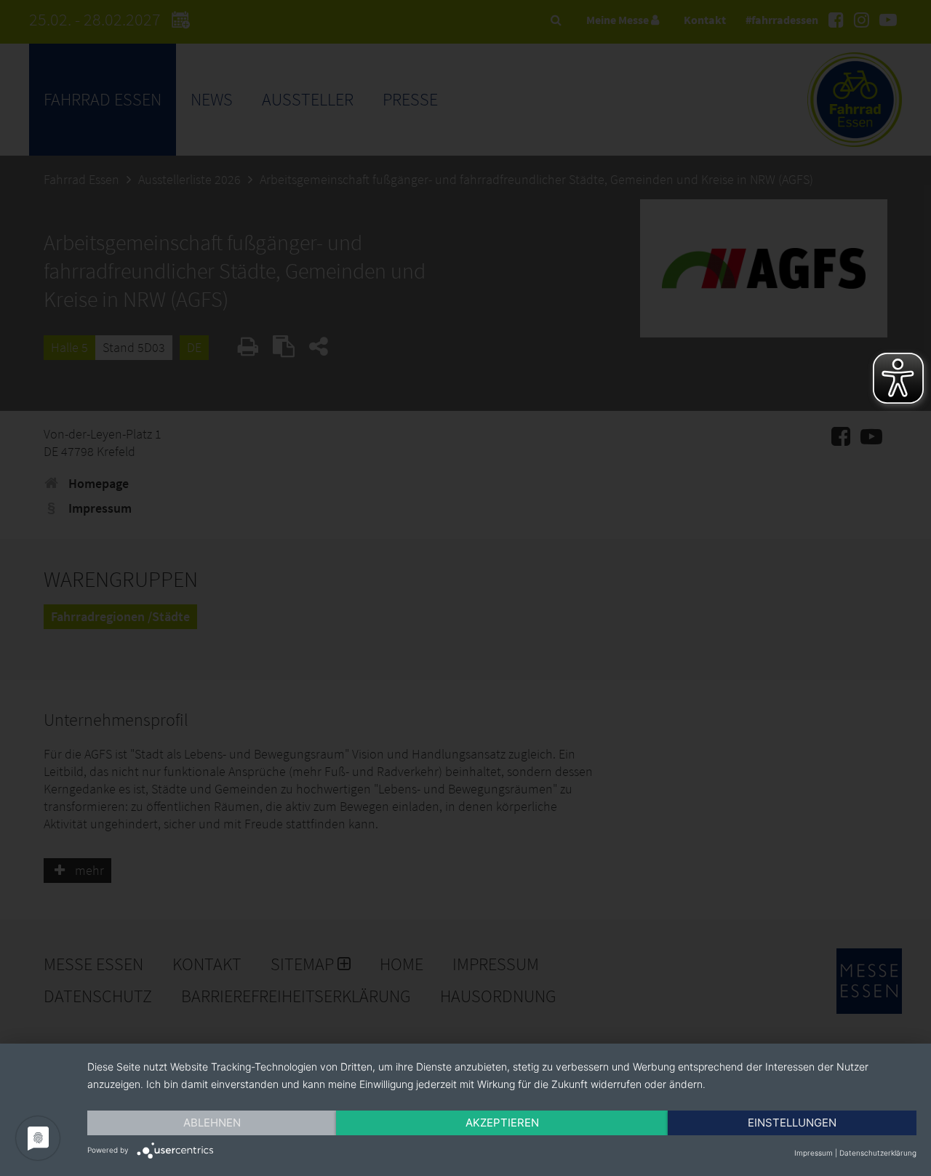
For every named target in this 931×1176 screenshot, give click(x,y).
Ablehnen (212, 1122)
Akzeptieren (502, 1122)
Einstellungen (792, 1122)
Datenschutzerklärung (877, 1152)
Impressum (813, 1152)
